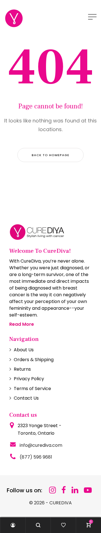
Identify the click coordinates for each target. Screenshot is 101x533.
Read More (21, 324)
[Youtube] (88, 490)
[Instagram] (52, 490)
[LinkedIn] (75, 490)
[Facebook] (63, 490)
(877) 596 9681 (36, 457)
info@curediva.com (41, 445)
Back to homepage (50, 155)
